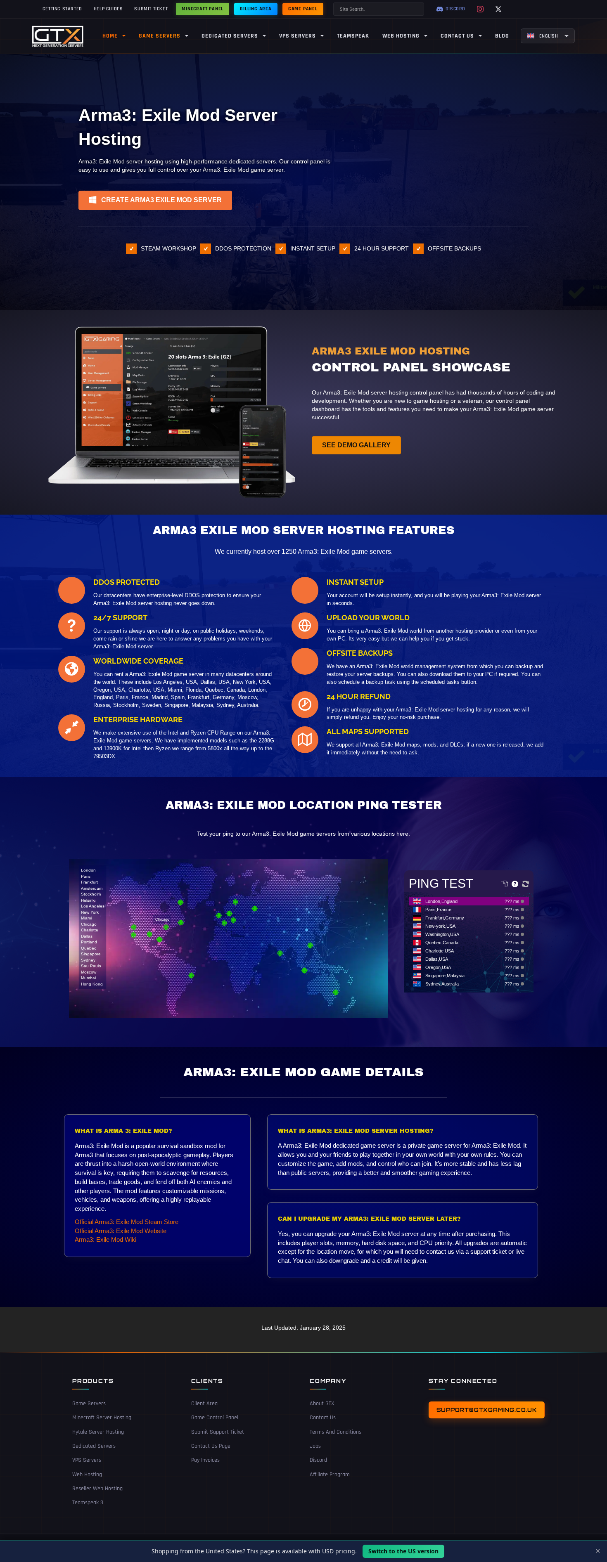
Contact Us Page (210, 1446)
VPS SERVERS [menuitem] (297, 36)
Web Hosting (87, 1474)
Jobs (315, 1446)
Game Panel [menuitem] (303, 9)
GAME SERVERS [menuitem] (159, 36)
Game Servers (89, 1403)
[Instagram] (480, 9)
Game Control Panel (214, 1418)
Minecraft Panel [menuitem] (202, 9)
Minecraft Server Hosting (101, 1418)
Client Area (204, 1403)
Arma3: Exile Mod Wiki (105, 1239)
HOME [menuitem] (110, 36)
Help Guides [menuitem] (108, 9)
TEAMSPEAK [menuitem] (353, 36)
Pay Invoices (205, 1460)
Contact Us (323, 1418)
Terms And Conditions (335, 1432)
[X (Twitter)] (498, 9)
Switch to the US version (403, 1551)
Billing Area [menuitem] (256, 9)
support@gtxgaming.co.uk (486, 1409)
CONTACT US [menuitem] (457, 36)
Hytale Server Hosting (98, 1432)
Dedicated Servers (94, 1446)
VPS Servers (86, 1460)
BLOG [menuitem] (502, 36)
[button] (155, 200)
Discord (318, 1460)
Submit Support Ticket (217, 1432)
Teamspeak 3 (87, 1502)
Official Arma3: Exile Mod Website (120, 1230)
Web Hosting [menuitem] (401, 36)
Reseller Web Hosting (97, 1488)
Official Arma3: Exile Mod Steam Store (126, 1221)
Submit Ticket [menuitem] (151, 9)
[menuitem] (548, 35)
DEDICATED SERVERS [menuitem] (230, 36)
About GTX (322, 1403)
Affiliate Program (330, 1474)
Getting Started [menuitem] (62, 9)
